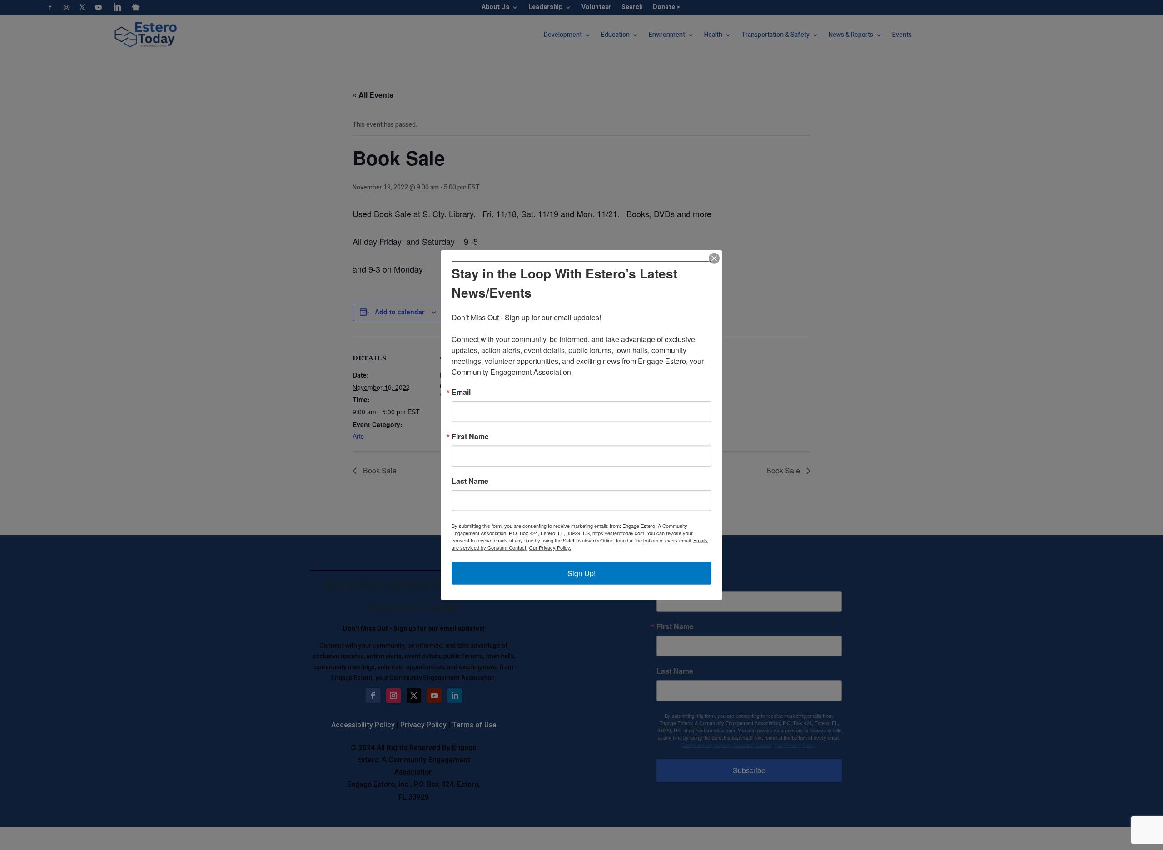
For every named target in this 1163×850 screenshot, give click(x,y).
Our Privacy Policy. (550, 547)
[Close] (714, 258)
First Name (470, 436)
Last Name (470, 481)
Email (461, 392)
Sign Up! (581, 573)
